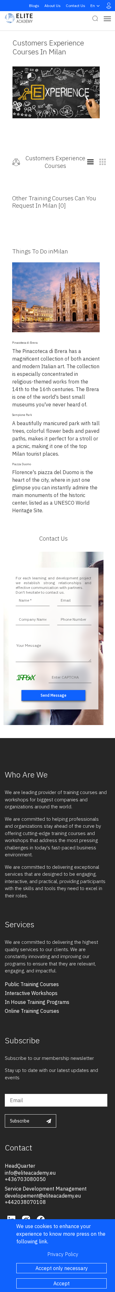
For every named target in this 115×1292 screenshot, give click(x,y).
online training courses (32, 1011)
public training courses (32, 984)
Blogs (34, 5)
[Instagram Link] (26, 1219)
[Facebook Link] (40, 1219)
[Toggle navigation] (107, 18)
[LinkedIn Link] (12, 1219)
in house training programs (37, 1002)
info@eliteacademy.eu (30, 1173)
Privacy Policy (62, 1254)
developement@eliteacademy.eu (43, 1195)
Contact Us (75, 5)
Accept (61, 1283)
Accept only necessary (61, 1268)
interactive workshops (31, 993)
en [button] (92, 5)
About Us (52, 5)
